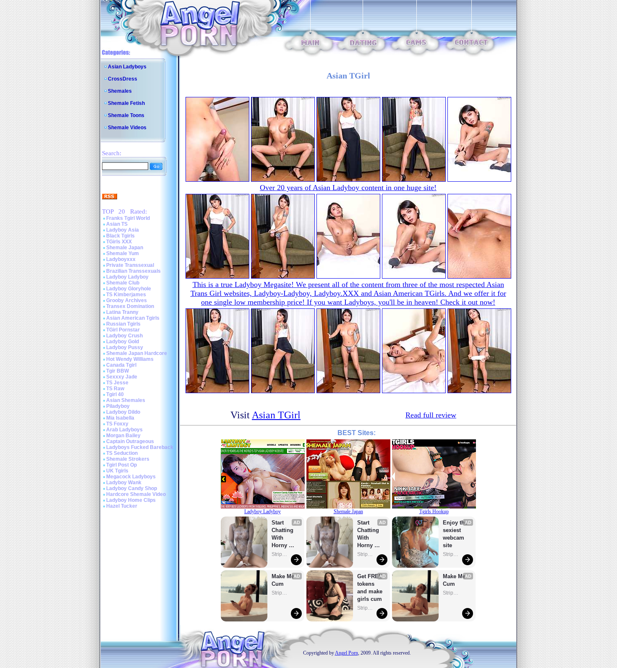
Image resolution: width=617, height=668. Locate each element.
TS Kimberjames (126, 294)
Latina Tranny (122, 312)
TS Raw (115, 388)
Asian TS (117, 224)
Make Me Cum (284, 580)
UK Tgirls (117, 471)
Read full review (430, 415)
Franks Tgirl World (128, 218)
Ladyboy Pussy (124, 347)
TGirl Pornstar (123, 330)
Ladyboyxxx (121, 259)
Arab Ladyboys (124, 430)
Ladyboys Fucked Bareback (139, 447)
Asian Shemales (125, 400)
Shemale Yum (122, 253)
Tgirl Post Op (121, 465)
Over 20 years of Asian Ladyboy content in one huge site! (348, 187)
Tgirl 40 (115, 394)
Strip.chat (280, 554)
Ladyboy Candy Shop (131, 488)
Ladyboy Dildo (123, 412)
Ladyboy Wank (123, 482)
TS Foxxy (117, 424)
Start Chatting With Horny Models (283, 534)
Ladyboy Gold (122, 341)
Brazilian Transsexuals (133, 271)
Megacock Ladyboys (131, 477)
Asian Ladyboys (127, 67)
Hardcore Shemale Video (136, 494)
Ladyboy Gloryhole (128, 289)
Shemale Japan (124, 247)
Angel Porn (346, 653)
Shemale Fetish (126, 103)
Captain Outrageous (130, 441)
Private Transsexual (130, 265)
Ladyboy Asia (122, 230)
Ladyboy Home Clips (131, 500)
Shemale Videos (127, 127)
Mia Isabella (120, 418)
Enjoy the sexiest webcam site (455, 533)
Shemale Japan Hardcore (136, 353)
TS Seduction (122, 453)
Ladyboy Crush (124, 336)
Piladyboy (118, 406)
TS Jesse (117, 383)
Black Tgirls (120, 236)
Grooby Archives (126, 300)
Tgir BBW (117, 371)
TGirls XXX (119, 242)
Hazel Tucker (121, 506)
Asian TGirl (276, 415)
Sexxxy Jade (121, 377)
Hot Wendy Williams (130, 359)
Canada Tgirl (121, 365)
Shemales (120, 91)
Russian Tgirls (123, 324)
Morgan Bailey (123, 435)
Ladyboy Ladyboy (127, 277)
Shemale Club (122, 283)
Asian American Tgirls (132, 318)
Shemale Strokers (127, 459)
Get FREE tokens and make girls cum (369, 587)
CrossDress (122, 79)
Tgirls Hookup (434, 511)
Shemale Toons (126, 115)
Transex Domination (130, 306)
